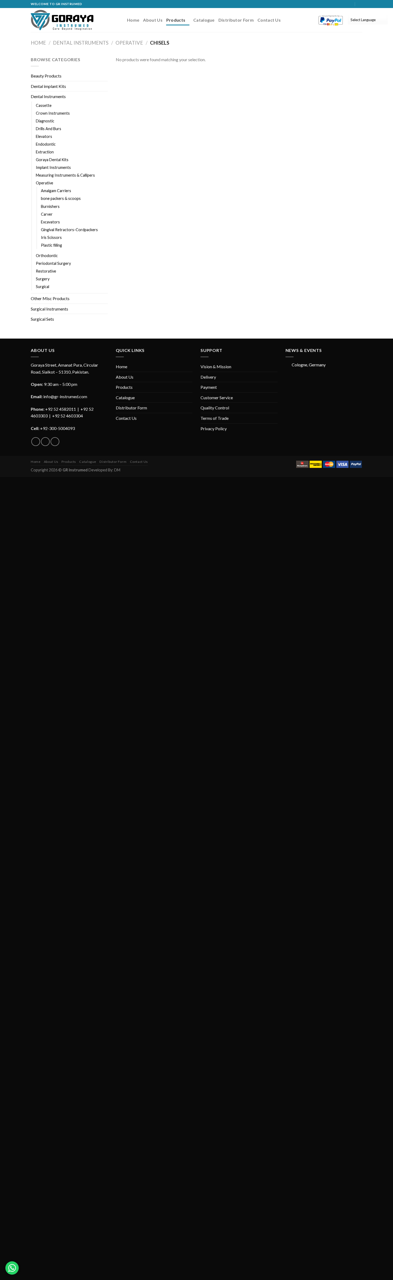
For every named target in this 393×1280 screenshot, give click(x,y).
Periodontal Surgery (53, 263)
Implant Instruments (53, 167)
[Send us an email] (350, 4)
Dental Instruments (81, 43)
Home (133, 19)
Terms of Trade (215, 418)
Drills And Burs (48, 128)
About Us (153, 19)
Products (176, 19)
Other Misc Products (50, 298)
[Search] (360, 4)
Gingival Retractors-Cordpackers (69, 229)
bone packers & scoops (61, 198)
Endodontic (46, 144)
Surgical (42, 286)
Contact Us (269, 19)
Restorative (46, 271)
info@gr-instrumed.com (65, 396)
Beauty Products (46, 75)
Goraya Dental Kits (52, 159)
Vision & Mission (216, 366)
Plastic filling (51, 245)
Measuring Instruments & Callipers (65, 175)
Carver (47, 214)
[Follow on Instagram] (345, 4)
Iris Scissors (51, 237)
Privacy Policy (214, 428)
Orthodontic (47, 255)
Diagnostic (45, 121)
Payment (209, 387)
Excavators (50, 222)
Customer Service (217, 397)
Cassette (44, 105)
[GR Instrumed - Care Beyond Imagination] (62, 20)
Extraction (45, 152)
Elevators (44, 136)
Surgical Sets (42, 318)
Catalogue (204, 19)
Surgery (42, 279)
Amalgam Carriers (56, 190)
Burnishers (50, 206)
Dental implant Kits (48, 86)
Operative (129, 43)
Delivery (208, 376)
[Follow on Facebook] (340, 4)
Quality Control (215, 407)
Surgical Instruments (49, 308)
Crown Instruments (53, 113)
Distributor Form (236, 19)
